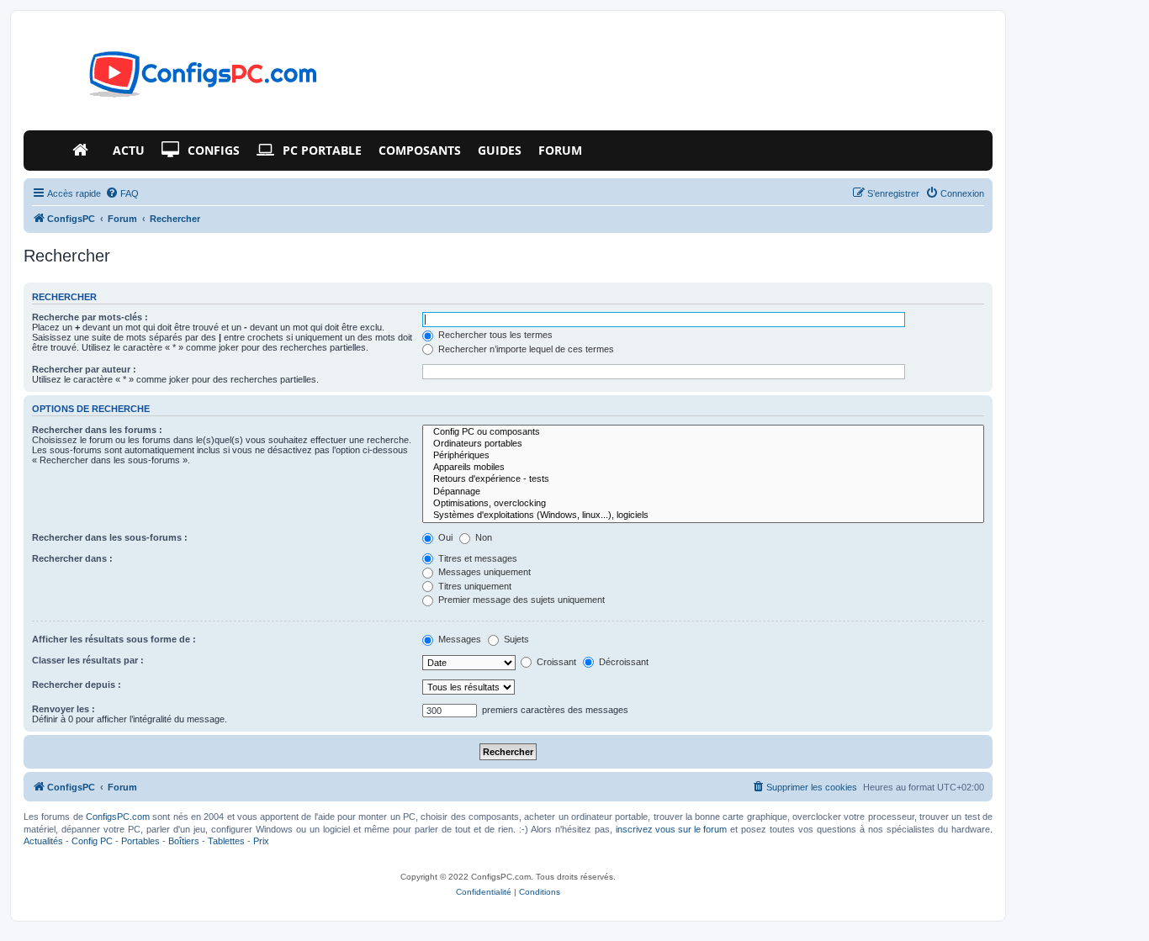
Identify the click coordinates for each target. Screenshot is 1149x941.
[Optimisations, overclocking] (703, 504)
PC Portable (322, 150)
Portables (140, 841)
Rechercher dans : (72, 558)
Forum (560, 150)
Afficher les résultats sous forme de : (114, 639)
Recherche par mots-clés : (90, 317)
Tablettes (226, 841)
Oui (444, 537)
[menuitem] (122, 193)
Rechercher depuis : (76, 684)
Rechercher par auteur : (84, 369)
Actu (129, 150)
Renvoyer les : (63, 709)
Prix (261, 841)
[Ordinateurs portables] (703, 444)
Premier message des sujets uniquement (520, 600)
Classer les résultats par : (88, 660)
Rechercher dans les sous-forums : (110, 537)
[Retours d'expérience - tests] (703, 479)
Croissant (555, 662)
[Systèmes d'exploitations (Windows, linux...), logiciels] (703, 515)
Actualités (43, 841)
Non (482, 537)
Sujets (515, 639)
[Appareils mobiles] (703, 467)
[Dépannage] (703, 492)
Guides (500, 150)
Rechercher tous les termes (494, 335)
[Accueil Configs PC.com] (84, 150)
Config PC (92, 841)
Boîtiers (183, 841)
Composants (420, 150)
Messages (458, 639)
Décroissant (622, 662)
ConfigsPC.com (118, 816)
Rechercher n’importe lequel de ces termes (525, 349)
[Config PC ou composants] (703, 432)
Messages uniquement (483, 572)
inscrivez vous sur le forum (671, 829)
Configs (214, 150)
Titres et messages (476, 558)
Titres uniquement (473, 586)
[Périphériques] (703, 456)
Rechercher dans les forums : (97, 430)
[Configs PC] (178, 79)
